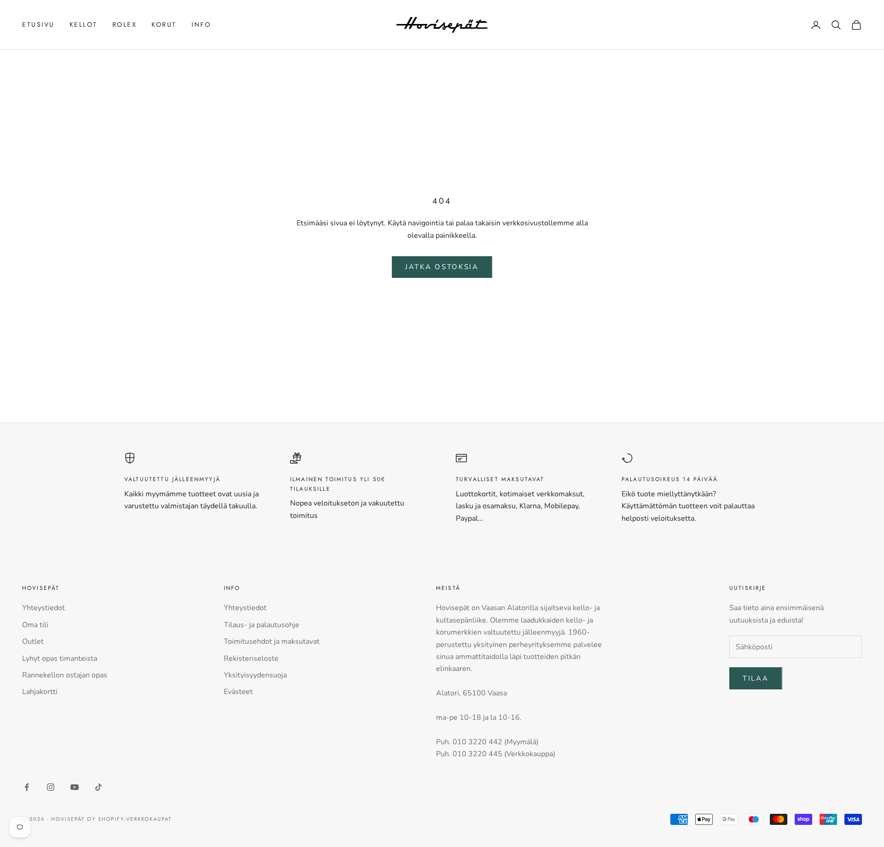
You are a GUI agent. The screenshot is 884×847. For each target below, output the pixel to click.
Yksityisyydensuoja (255, 675)
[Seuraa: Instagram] (50, 787)
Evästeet (238, 692)
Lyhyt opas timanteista (59, 658)
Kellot (84, 24)
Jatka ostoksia (442, 266)
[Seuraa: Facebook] (26, 787)
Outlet (33, 641)
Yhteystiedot (43, 608)
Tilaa (756, 678)
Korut (164, 24)
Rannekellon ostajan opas (64, 675)
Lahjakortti (40, 692)
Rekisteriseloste (251, 658)
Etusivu (38, 24)
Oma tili (35, 625)
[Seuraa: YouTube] (74, 787)
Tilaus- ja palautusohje (261, 625)
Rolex (124, 24)
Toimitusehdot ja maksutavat (272, 641)
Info (201, 24)
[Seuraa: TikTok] (98, 787)
